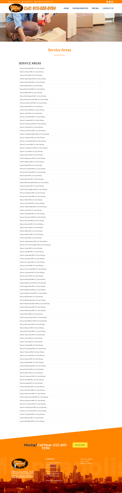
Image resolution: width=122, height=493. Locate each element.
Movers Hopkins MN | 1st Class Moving (31, 234)
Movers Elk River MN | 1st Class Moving (31, 179)
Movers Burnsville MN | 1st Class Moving (32, 110)
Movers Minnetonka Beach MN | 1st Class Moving (34, 303)
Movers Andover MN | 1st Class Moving (31, 72)
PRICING (95, 8)
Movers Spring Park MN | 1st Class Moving (32, 400)
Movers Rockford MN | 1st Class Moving (32, 369)
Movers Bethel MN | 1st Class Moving (31, 85)
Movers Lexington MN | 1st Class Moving (32, 258)
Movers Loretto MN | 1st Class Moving (31, 276)
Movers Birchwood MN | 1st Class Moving (32, 89)
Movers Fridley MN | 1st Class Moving (31, 200)
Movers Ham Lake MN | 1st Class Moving (32, 220)
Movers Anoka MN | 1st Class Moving (31, 75)
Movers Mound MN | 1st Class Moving (31, 314)
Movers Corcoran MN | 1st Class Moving (32, 144)
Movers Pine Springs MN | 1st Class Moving (33, 348)
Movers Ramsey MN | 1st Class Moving (31, 359)
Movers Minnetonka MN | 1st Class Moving (32, 307)
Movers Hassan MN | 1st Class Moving (31, 227)
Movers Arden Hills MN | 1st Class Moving (32, 82)
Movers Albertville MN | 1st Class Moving (32, 68)
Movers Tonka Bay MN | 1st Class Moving (32, 414)
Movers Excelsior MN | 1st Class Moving (32, 186)
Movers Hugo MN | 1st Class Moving (31, 238)
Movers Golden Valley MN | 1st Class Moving (33, 206)
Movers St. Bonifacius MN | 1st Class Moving (33, 407)
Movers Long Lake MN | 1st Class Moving (32, 272)
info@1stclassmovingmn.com (45, 1)
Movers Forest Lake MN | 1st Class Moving (32, 196)
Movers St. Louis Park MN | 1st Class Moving (33, 411)
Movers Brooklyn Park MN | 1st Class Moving (33, 103)
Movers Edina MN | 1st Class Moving (31, 175)
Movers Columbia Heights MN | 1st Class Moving (34, 134)
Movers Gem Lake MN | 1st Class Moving (32, 203)
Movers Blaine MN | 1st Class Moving (31, 92)
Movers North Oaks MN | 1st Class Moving (32, 331)
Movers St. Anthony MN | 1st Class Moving (32, 404)
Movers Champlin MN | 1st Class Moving (32, 120)
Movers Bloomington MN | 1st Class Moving (33, 96)
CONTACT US (108, 8)
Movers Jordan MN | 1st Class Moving (31, 248)
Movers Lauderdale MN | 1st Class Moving (32, 255)
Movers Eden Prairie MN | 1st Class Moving (32, 172)
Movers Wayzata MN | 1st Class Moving (31, 418)
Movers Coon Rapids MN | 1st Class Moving (33, 141)
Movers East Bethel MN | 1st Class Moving (32, 168)
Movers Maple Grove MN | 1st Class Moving (33, 283)
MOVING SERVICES (80, 8)
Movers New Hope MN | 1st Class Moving (32, 324)
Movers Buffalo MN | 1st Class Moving (31, 106)
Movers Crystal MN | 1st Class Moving (31, 151)
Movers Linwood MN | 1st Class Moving (31, 265)
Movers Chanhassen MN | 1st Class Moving (33, 123)
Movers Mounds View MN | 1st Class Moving (33, 317)
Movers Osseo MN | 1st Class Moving (31, 341)
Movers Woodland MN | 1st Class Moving (32, 421)
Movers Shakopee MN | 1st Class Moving (32, 386)
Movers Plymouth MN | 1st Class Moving (32, 352)
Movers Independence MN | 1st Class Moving (33, 241)
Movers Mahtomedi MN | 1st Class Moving (32, 279)
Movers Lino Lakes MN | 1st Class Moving (32, 262)
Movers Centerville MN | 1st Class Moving (32, 117)
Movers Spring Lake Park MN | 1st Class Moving (34, 397)
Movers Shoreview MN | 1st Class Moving (32, 390)
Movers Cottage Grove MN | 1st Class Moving (33, 148)
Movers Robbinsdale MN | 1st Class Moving (33, 366)
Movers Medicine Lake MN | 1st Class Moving (33, 293)
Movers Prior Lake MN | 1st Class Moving (32, 355)
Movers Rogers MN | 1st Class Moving (31, 373)
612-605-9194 (28, 1)
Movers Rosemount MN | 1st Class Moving (32, 376)
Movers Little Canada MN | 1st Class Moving (33, 269)
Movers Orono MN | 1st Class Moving (31, 338)
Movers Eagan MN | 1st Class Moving (31, 165)
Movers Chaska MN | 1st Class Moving (31, 127)
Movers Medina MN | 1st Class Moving (31, 296)
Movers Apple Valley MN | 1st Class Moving (33, 79)
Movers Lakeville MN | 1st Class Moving (31, 251)
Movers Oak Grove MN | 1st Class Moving (32, 334)
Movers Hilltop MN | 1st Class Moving (31, 231)
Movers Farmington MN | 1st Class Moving (32, 193)
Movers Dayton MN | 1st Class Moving (31, 155)
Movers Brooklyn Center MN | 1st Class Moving (34, 99)
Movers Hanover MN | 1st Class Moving (31, 224)
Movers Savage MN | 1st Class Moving (31, 383)
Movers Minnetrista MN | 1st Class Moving (32, 310)
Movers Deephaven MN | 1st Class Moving (32, 158)
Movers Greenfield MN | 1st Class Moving (32, 213)
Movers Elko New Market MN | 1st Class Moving (34, 182)
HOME (66, 8)
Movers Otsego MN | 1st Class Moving (31, 345)
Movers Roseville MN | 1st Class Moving (32, 379)
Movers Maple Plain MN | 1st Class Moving (32, 286)
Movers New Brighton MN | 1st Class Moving (33, 321)
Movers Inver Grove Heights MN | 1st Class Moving (35, 245)
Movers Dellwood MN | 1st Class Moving (32, 161)
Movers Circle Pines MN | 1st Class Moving (32, 130)
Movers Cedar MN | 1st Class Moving (31, 113)
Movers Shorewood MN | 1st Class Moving (32, 393)
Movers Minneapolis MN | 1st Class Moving (32, 300)
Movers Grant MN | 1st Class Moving (31, 210)
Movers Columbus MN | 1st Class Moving (32, 137)
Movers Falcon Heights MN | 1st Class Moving (33, 189)
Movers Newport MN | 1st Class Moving (32, 328)
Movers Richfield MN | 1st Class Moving (31, 362)
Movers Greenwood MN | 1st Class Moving (32, 217)
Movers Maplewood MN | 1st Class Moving (32, 290)
